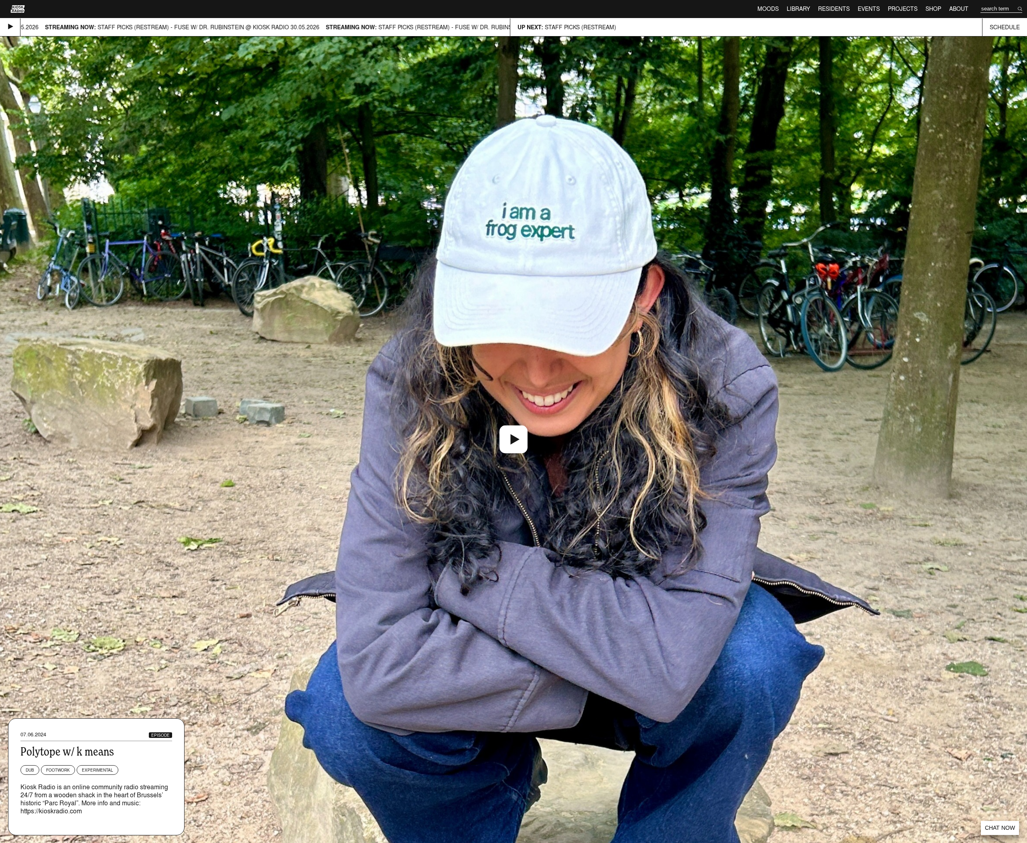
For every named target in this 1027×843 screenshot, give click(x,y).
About (958, 8)
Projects (902, 8)
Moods (768, 8)
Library (798, 8)
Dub (30, 770)
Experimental (97, 770)
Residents (834, 8)
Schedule (1005, 27)
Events (869, 8)
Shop (933, 8)
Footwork (58, 770)
